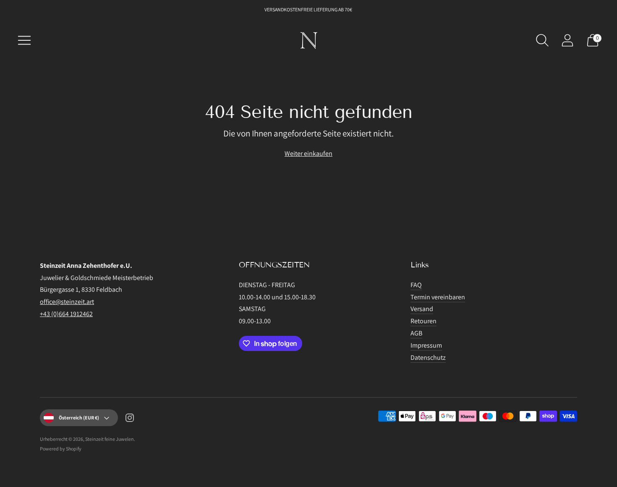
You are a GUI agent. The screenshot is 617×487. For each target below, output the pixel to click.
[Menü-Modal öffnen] (24, 40)
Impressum (426, 345)
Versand (421, 308)
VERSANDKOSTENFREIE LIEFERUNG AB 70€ (308, 9)
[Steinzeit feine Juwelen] (308, 40)
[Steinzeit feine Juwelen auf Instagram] (130, 419)
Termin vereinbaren (437, 297)
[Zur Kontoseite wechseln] (567, 40)
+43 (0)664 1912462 (66, 313)
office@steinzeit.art (67, 301)
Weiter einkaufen (308, 153)
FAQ (416, 284)
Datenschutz (428, 357)
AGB (416, 333)
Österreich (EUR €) (79, 417)
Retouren (423, 321)
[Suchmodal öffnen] (542, 40)
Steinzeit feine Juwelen (109, 439)
